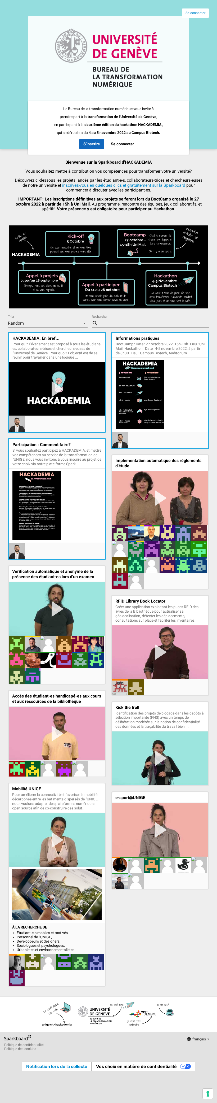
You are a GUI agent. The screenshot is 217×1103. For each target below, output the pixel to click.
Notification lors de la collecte (56, 1066)
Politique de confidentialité (24, 1045)
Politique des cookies (20, 1049)
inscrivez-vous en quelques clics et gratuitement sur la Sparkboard (123, 185)
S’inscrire (91, 144)
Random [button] (16, 323)
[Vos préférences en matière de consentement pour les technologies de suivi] (208, 1094)
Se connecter (195, 13)
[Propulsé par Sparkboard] (17, 1041)
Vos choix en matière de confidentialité (136, 1066)
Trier (11, 316)
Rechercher (99, 316)
